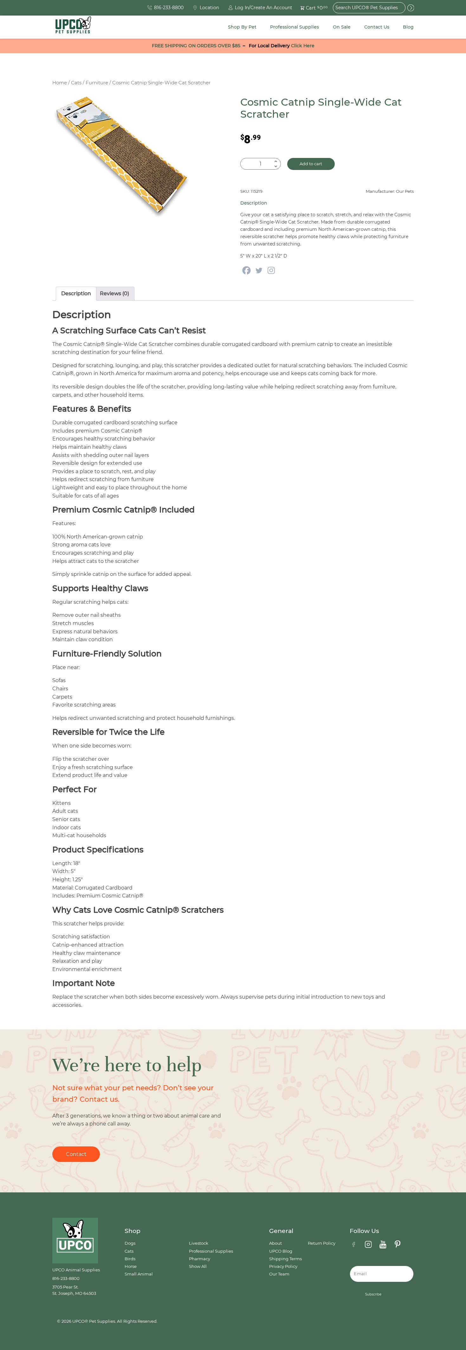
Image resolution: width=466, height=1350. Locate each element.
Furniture (97, 83)
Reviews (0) (114, 293)
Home (59, 83)
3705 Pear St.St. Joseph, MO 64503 (74, 1290)
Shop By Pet (242, 27)
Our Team (279, 1274)
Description (76, 293)
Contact (76, 1154)
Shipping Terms (285, 1258)
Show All (198, 1266)
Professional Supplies (294, 27)
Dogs (130, 1243)
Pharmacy (199, 1258)
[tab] (76, 294)
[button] (310, 7)
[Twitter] (258, 270)
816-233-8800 (66, 1278)
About (275, 1243)
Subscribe (373, 1294)
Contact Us (376, 27)
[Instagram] (271, 270)
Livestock (198, 1243)
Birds (130, 1258)
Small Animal (139, 1274)
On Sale (342, 27)
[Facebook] (246, 270)
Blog (408, 27)
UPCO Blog (280, 1251)
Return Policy (321, 1243)
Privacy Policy (283, 1266)
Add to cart (311, 163)
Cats (76, 83)
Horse (131, 1266)
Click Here (302, 46)
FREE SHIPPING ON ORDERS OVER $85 (196, 46)
